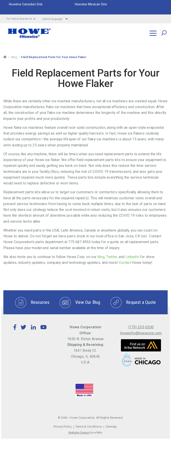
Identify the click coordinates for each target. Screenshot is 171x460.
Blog (14, 57)
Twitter (111, 257)
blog (100, 257)
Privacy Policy (62, 426)
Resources (40, 302)
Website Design (79, 432)
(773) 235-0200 (141, 327)
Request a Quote (141, 302)
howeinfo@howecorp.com (141, 333)
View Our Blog (87, 302)
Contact (124, 262)
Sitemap (111, 426)
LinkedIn (131, 257)
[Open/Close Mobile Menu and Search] (153, 33)
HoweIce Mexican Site (91, 4)
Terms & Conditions (88, 426)
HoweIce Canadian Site (26, 4)
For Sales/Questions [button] (19, 18)
